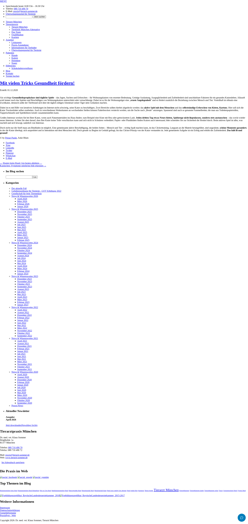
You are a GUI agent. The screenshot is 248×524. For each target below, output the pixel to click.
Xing (8, 145)
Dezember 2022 (24, 315)
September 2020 (24, 403)
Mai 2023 (21, 294)
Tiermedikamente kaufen (197, 490)
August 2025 (23, 222)
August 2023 (23, 289)
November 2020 (24, 398)
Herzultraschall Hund (88, 490)
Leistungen (16, 42)
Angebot (10, 40)
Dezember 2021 (24, 346)
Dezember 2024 (24, 245)
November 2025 (24, 214)
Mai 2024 (21, 263)
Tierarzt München (14, 22)
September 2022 (24, 336)
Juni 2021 (21, 356)
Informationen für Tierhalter (24, 47)
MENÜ (3, 1)
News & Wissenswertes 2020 (24, 372)
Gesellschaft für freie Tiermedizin (26, 193)
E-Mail (9, 158)
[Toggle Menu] (242, 518)
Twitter (9, 150)
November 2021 (24, 364)
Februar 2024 (23, 271)
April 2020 (22, 374)
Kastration (141, 490)
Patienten (10, 53)
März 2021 (22, 361)
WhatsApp (11, 155)
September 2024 (24, 253)
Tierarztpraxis (12, 24)
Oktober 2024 (23, 250)
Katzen (14, 58)
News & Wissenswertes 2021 (24, 338)
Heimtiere (15, 60)
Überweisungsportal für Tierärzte (21, 14)
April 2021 (22, 341)
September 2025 (24, 219)
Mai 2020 (21, 392)
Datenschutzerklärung (10, 510)
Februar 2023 (23, 302)
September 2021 (24, 369)
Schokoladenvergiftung (22, 68)
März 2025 (22, 235)
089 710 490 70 (21, 8)
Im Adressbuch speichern (13, 462)
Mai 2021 (21, 359)
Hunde (14, 55)
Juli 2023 (21, 292)
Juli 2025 (21, 224)
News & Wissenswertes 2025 (24, 209)
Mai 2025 (21, 230)
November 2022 (24, 330)
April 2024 (22, 266)
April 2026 (22, 199)
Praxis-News (17, 405)
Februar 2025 (23, 240)
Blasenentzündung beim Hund (8, 490)
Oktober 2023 (23, 284)
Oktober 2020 (23, 400)
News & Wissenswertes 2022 (24, 307)
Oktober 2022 (23, 333)
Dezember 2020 (24, 379)
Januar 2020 (22, 385)
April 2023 (22, 297)
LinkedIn (10, 148)
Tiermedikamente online (211, 490)
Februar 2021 (23, 348)
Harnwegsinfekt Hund (75, 490)
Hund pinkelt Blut (132, 490)
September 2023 (24, 286)
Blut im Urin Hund (45, 490)
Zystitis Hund (242, 490)
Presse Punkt (11, 138)
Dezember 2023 (24, 279)
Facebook (10, 142)
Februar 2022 (23, 317)
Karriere (15, 37)
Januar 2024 (22, 273)
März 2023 (22, 299)
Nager (14, 63)
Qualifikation (17, 34)
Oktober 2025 (23, 217)
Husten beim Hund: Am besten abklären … (21, 163)
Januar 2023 (22, 305)
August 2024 (23, 255)
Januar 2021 (22, 351)
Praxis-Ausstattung (20, 45)
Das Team (16, 32)
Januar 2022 (22, 320)
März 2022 (22, 328)
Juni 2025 (21, 227)
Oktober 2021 (23, 367)
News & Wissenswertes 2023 (24, 276)
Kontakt (9, 73)
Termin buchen (12, 76)
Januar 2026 (22, 206)
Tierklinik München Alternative (25, 29)
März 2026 (22, 201)
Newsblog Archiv (30, 425)
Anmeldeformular (8, 513)
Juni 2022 (21, 323)
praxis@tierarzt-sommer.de (25, 11)
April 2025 (22, 232)
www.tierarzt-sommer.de (16, 457)
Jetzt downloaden (14, 425)
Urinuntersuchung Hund (230, 490)
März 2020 (22, 395)
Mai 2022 (21, 325)
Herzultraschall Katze (100, 490)
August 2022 (23, 312)
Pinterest (9, 153)
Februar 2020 (23, 382)
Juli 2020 (21, 387)
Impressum (5, 507)
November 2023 (24, 281)
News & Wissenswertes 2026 (24, 196)
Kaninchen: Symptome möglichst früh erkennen (23, 165)
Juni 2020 (21, 390)
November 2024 (24, 248)
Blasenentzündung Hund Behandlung (28, 490)
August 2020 (23, 377)
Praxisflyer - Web (8, 515)
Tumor (221, 490)
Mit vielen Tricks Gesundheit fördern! (37, 83)
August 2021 (23, 343)
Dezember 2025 (24, 211)
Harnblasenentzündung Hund (60, 490)
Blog (8, 71)
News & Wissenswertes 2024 (24, 242)
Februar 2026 (23, 204)
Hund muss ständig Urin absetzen (116, 490)
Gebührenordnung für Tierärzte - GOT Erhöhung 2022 (36, 191)
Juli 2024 (21, 258)
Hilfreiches (11, 65)
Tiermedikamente (184, 490)
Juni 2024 (21, 261)
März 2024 (22, 268)
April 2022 (22, 310)
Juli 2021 (21, 354)
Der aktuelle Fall (19, 188)
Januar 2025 (22, 237)
